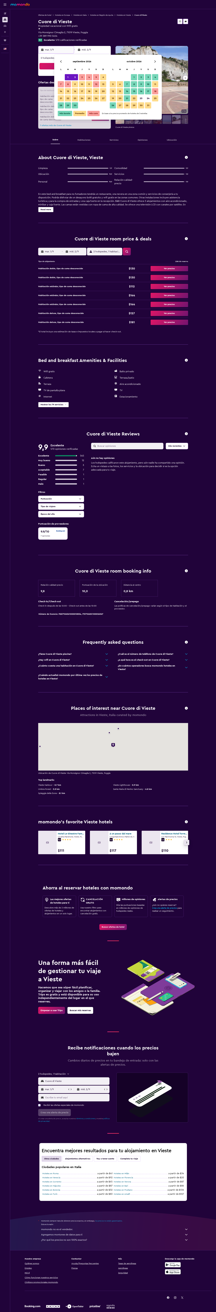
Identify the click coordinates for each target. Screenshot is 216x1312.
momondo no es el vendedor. (57, 1229)
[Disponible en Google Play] (173, 1264)
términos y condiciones (85, 1118)
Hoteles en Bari (121, 1186)
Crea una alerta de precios (164, 908)
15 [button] (68, 91)
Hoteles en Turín (49, 1194)
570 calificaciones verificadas (71, 40)
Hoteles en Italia (80, 15)
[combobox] (76, 1081)
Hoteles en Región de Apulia (101, 15)
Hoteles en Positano (123, 1190)
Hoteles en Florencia (123, 1178)
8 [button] (68, 84)
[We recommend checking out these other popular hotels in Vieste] (186, 822)
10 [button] (82, 84)
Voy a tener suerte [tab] (105, 1159)
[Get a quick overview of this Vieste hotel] (186, 158)
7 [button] (60, 84)
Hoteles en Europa (62, 15)
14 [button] (61, 91)
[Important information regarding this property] (186, 571)
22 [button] (68, 98)
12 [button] (96, 84)
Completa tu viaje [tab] (129, 1159)
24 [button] (82, 98)
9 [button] (75, 84)
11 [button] (89, 84)
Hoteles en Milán (121, 1174)
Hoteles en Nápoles (51, 1186)
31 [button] (148, 105)
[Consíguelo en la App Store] (173, 1271)
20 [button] (103, 91)
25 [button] (89, 98)
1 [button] (67, 77)
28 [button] (61, 105)
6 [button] (103, 77)
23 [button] (75, 98)
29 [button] (68, 105)
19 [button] (96, 91)
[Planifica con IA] (5, 32)
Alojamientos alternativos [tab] (77, 1159)
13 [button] (103, 84)
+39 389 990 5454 (47, 36)
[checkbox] (53, 533)
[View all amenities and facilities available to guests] (186, 360)
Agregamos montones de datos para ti (61, 1234)
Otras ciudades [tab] (51, 1159)
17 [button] (82, 91)
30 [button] (75, 105)
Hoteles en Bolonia (51, 1190)
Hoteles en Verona (122, 1182)
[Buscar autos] (5, 26)
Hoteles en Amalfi (122, 1194)
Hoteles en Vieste (124, 15)
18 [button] (89, 91)
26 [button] (96, 98)
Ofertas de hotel (44, 15)
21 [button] (61, 98)
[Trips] (5, 40)
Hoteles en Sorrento (51, 1182)
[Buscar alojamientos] (5, 20)
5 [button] (96, 77)
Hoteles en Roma (50, 1174)
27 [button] (103, 98)
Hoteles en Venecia (51, 1178)
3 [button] (82, 77)
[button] (5, 4)
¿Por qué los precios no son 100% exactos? (64, 1240)
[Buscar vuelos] (5, 13)
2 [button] (75, 77)
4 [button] (89, 77)
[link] (113, 927)
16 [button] (75, 91)
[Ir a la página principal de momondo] (20, 4)
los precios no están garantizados (108, 1221)
